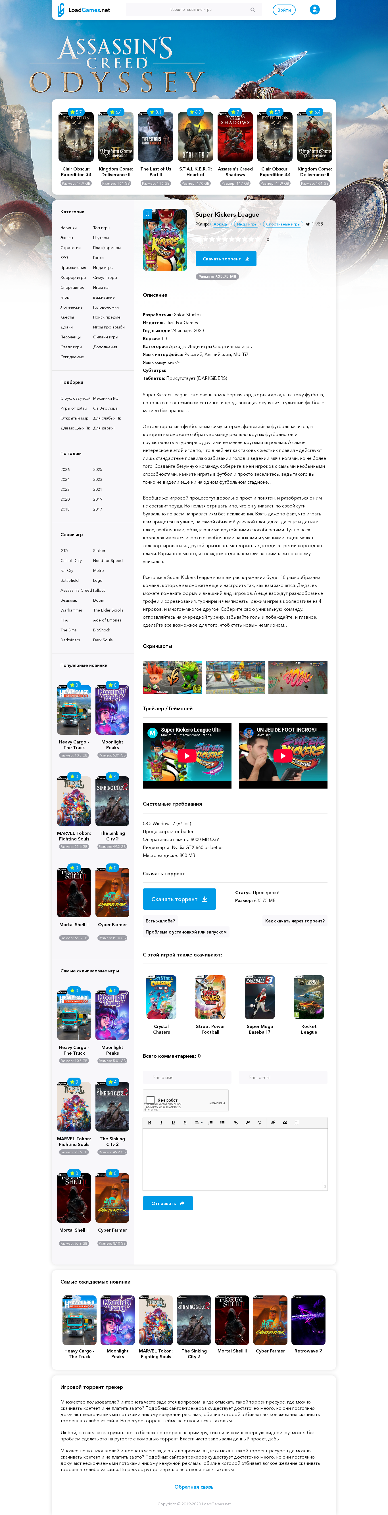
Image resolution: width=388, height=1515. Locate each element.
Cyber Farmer (112, 924)
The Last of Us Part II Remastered (155, 171)
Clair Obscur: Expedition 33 (76, 171)
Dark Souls (103, 639)
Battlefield (70, 580)
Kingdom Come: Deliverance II (116, 171)
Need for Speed (108, 560)
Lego (98, 580)
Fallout (99, 590)
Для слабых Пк (107, 418)
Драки (67, 327)
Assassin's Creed (76, 590)
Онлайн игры (105, 337)
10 (258, 239)
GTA (64, 550)
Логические (72, 307)
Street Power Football (210, 1029)
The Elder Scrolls (108, 610)
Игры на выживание (104, 292)
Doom (98, 600)
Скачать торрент (222, 259)
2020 (65, 499)
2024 (65, 479)
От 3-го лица (105, 408)
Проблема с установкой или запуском (186, 932)
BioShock (101, 630)
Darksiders (70, 639)
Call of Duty (71, 560)
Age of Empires (107, 620)
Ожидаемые (72, 356)
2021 (97, 489)
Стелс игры (71, 346)
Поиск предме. (107, 317)
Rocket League (309, 1029)
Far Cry (67, 570)
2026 (65, 469)
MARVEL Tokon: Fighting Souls (74, 835)
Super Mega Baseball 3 (260, 1029)
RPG (64, 257)
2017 (97, 509)
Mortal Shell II (74, 924)
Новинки (69, 227)
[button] (149, 1122)
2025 (97, 469)
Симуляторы (105, 277)
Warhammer (71, 610)
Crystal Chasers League (161, 1029)
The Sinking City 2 (112, 835)
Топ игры (101, 227)
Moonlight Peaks (112, 744)
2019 (97, 499)
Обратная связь (194, 1487)
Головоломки (106, 307)
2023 (97, 479)
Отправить (164, 1203)
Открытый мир (75, 418)
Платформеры (107, 247)
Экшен (67, 237)
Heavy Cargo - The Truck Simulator (74, 744)
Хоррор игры (73, 277)
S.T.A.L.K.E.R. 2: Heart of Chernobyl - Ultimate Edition (195, 171)
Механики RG (105, 398)
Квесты (67, 317)
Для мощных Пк (75, 428)
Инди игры (103, 267)
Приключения (73, 267)
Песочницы (71, 337)
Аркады (221, 224)
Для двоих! (103, 428)
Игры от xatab (74, 408)
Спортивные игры (72, 292)
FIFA (64, 620)
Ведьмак (69, 600)
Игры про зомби (109, 327)
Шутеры (101, 237)
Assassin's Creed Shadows (235, 171)
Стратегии (71, 247)
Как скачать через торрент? (295, 921)
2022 (65, 489)
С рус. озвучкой (76, 398)
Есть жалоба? (160, 921)
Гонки (98, 257)
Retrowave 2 (308, 1351)
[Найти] (253, 9)
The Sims (69, 630)
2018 (65, 509)
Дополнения (105, 346)
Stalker (99, 550)
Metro (98, 570)
